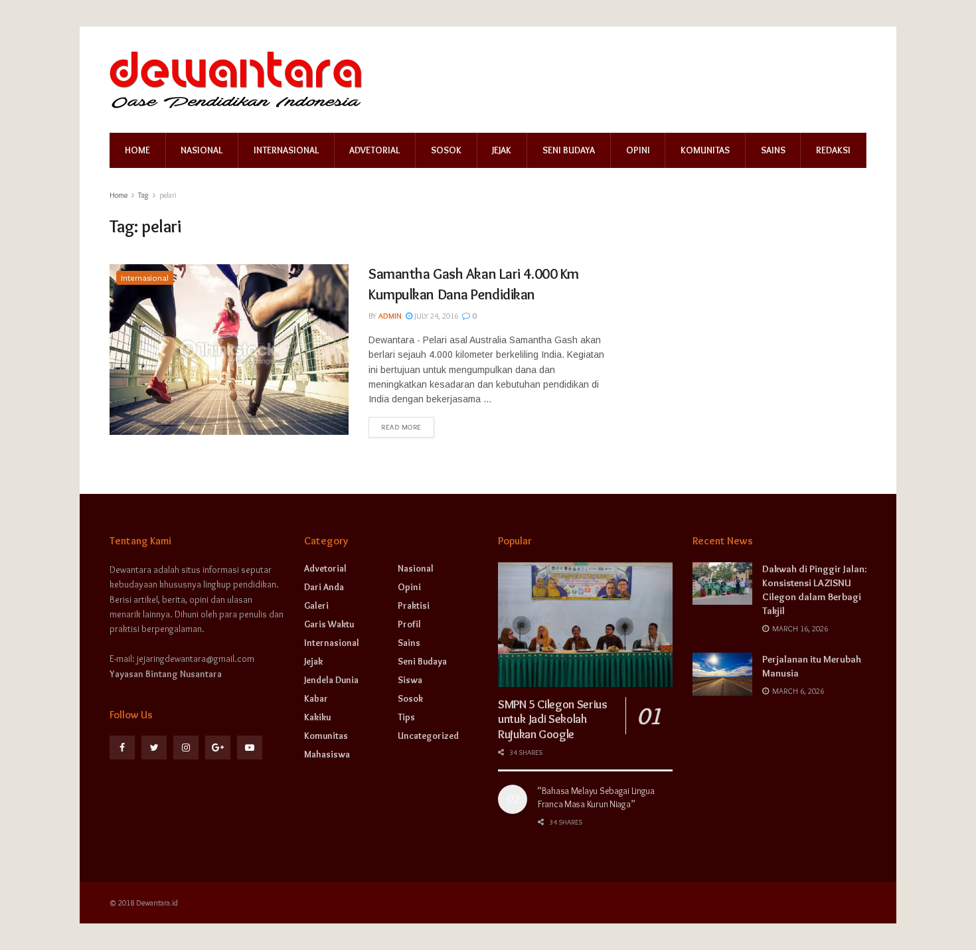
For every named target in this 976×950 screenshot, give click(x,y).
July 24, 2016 (435, 316)
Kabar (316, 698)
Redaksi (833, 150)
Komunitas (705, 150)
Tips (406, 717)
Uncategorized (428, 736)
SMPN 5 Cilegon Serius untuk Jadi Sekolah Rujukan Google (552, 719)
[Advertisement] (752, 347)
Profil (409, 624)
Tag (143, 195)
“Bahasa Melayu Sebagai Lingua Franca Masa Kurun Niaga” (596, 797)
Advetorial (374, 150)
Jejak (501, 150)
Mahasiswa (327, 754)
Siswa (410, 680)
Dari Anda (324, 587)
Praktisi (414, 605)
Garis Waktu (329, 624)
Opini (638, 150)
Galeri (316, 605)
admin (390, 316)
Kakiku (317, 717)
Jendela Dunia (331, 680)
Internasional (286, 150)
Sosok (446, 150)
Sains (773, 150)
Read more (401, 427)
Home (137, 150)
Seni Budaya (568, 150)
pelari (168, 195)
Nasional (201, 150)
